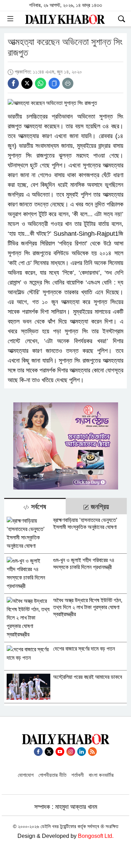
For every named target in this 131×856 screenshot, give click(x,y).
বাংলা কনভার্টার (101, 775)
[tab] (35, 506)
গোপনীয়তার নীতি (52, 775)
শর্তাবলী (77, 775)
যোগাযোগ (26, 775)
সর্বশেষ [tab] (37, 506)
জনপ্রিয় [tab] (99, 506)
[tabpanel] (65, 610)
